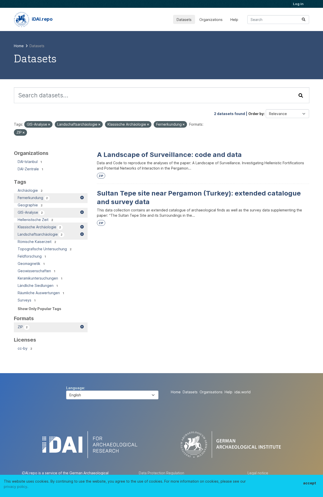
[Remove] (49, 124)
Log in (298, 4)
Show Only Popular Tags (39, 309)
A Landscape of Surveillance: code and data (169, 154)
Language (75, 388)
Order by (256, 114)
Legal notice (258, 473)
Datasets (184, 19)
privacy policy (15, 486)
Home (176, 392)
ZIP (101, 176)
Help (234, 19)
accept (309, 483)
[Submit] (304, 19)
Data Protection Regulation (161, 473)
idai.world (242, 392)
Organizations (211, 19)
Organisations (211, 392)
